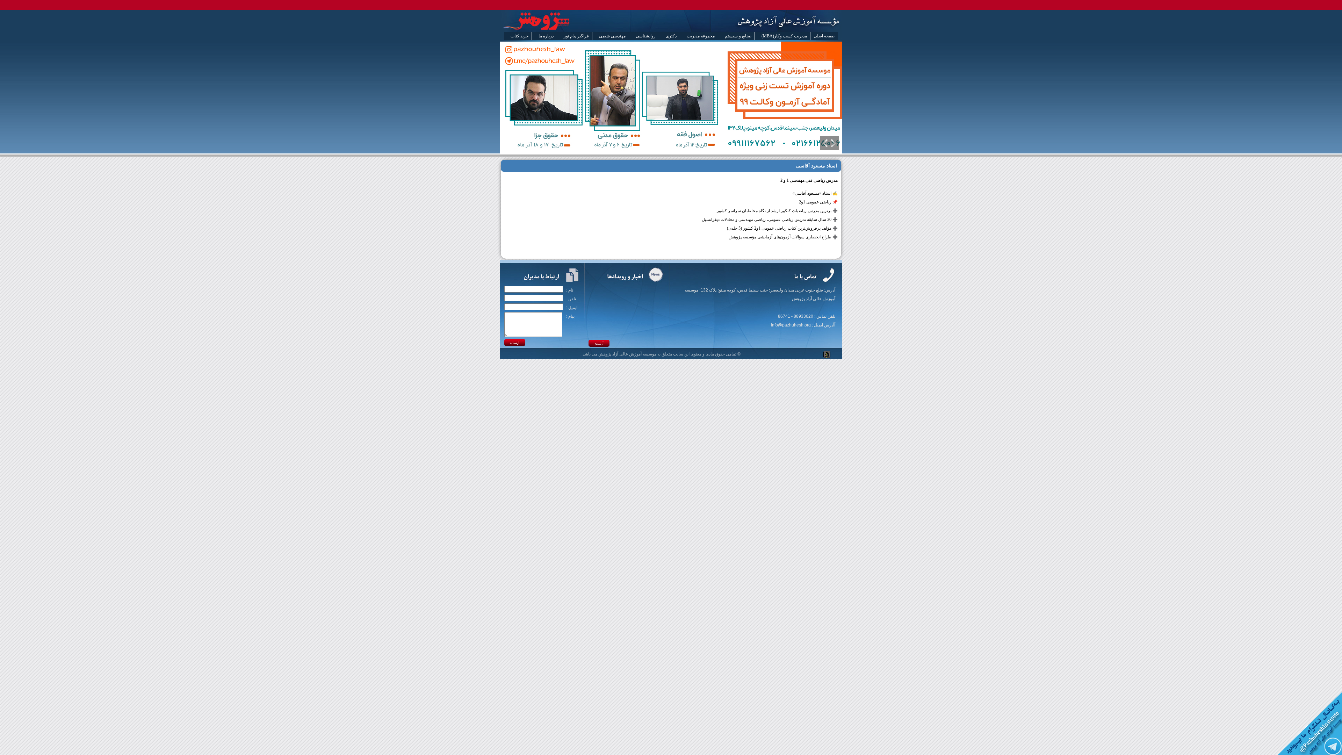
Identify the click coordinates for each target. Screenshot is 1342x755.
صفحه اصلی (824, 36)
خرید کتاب (519, 36)
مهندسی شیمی (612, 36)
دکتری (671, 36)
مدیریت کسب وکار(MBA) (784, 36)
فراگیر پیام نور (576, 36)
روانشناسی (646, 36)
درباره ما (546, 36)
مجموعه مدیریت (701, 36)
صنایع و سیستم (738, 36)
